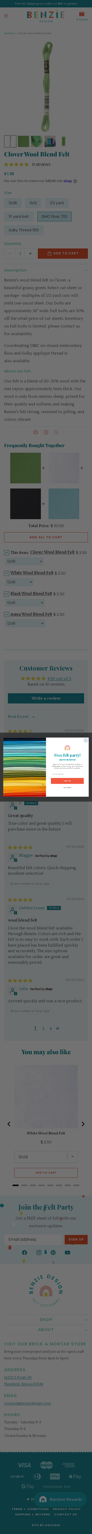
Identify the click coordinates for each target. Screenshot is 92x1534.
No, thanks (67, 787)
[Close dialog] (86, 740)
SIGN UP (67, 780)
